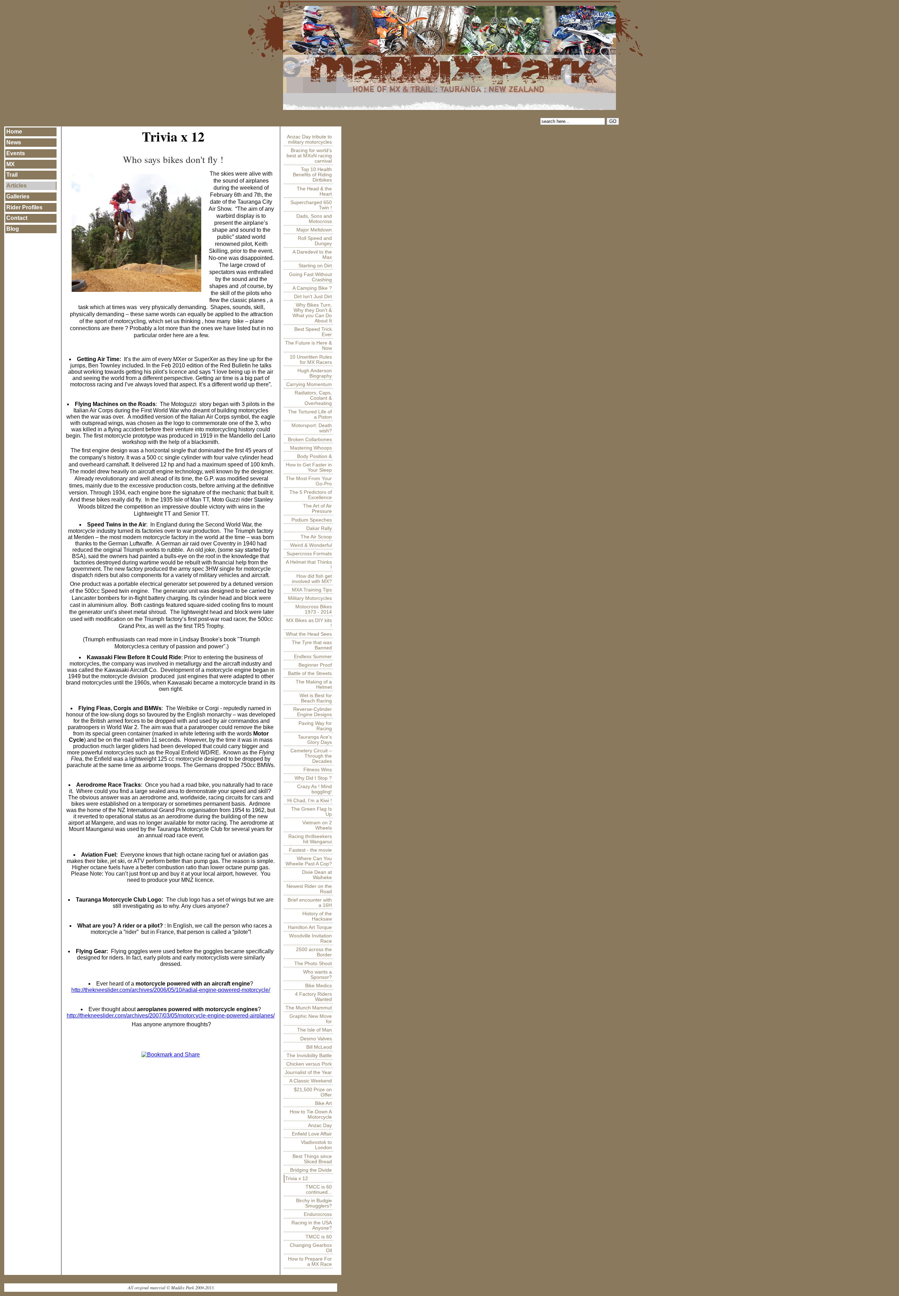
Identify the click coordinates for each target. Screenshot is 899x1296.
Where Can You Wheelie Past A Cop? (309, 861)
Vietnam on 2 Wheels (317, 825)
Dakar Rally (319, 528)
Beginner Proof (315, 665)
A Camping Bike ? (312, 288)
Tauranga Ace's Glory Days (315, 739)
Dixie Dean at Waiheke (317, 875)
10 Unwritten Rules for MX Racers (311, 359)
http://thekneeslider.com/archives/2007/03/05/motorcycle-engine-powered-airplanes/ (171, 1016)
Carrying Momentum (309, 384)
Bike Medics (318, 985)
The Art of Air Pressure (317, 508)
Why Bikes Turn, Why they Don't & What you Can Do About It (312, 312)
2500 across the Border (314, 952)
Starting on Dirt (315, 265)
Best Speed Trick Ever (313, 332)
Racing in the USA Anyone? (311, 1225)
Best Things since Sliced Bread (312, 1159)
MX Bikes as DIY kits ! (309, 623)
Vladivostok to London (316, 1145)
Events (15, 153)
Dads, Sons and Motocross (314, 219)
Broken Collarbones (310, 439)
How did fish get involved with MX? (312, 579)
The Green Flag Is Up (311, 811)
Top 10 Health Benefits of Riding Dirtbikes (312, 175)
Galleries (17, 196)
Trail (12, 175)
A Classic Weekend (310, 1081)
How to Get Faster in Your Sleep (309, 467)
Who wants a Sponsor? (317, 974)
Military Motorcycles (310, 598)
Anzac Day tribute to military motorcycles (309, 139)
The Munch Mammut (309, 1007)
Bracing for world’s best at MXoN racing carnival (309, 156)
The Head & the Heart (314, 191)
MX (10, 164)
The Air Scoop (316, 536)
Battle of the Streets (310, 673)
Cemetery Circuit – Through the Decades (311, 756)
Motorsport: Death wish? (311, 428)
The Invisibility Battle (309, 1055)
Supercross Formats (309, 553)
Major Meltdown (314, 230)
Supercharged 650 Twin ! (311, 205)
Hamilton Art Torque (310, 927)
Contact (16, 218)
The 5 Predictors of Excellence (310, 495)
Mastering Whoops (311, 448)
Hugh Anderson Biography (314, 373)
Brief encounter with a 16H (310, 902)
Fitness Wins (317, 769)
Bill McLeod (319, 1047)
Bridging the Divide (311, 1170)
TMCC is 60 (319, 1236)
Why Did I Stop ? (313, 778)
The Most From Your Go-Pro (309, 481)
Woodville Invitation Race (310, 938)
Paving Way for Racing (315, 726)
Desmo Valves (316, 1038)
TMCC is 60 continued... (319, 1189)
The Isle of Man (314, 1030)
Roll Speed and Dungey (315, 241)
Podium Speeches (311, 520)
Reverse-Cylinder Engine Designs (312, 712)
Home (14, 132)
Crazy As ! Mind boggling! (314, 789)
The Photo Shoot (313, 963)
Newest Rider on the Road (309, 889)
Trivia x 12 (296, 1178)
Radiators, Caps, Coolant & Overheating (313, 398)
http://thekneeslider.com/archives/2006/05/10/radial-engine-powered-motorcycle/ (170, 990)
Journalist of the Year (308, 1072)
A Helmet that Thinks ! (309, 564)
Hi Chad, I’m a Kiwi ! (309, 800)
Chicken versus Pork (309, 1064)
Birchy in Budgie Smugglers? (314, 1203)
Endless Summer (313, 656)
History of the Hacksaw (317, 916)
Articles (16, 186)
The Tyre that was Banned (312, 645)
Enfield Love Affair (312, 1134)
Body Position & (314, 456)
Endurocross (318, 1214)
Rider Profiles (24, 207)
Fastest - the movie (310, 850)
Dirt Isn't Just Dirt (313, 296)
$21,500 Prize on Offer (313, 1092)
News (13, 142)
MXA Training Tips (312, 590)
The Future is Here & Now (308, 345)
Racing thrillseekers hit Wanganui (310, 839)
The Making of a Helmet (314, 684)
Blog (12, 229)
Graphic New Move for (310, 1019)
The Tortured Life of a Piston (310, 414)
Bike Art (323, 1103)
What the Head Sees (309, 634)
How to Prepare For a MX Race (310, 1261)
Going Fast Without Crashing (310, 277)
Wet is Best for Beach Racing (316, 698)
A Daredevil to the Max (312, 254)
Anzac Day (320, 1125)
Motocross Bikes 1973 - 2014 (313, 609)
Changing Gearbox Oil (311, 1248)
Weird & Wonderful (311, 545)
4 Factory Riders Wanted (313, 996)
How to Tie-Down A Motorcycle (311, 1114)
